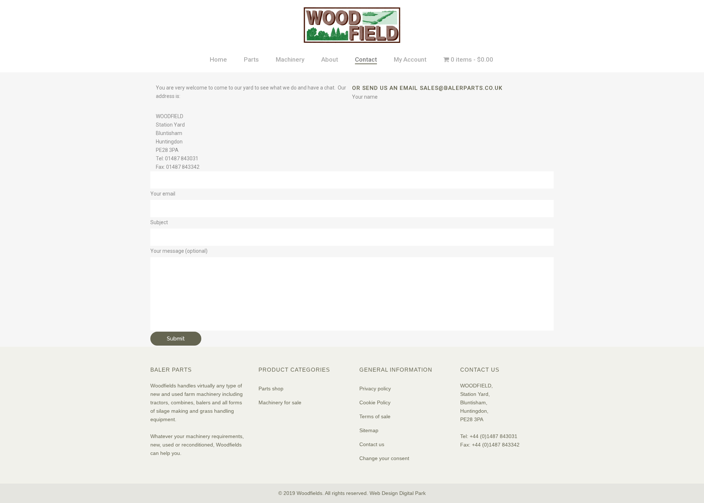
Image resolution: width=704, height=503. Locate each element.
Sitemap (368, 430)
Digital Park (412, 493)
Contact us (371, 444)
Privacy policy (375, 388)
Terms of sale (374, 416)
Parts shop (270, 388)
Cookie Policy (374, 402)
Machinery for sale (279, 402)
